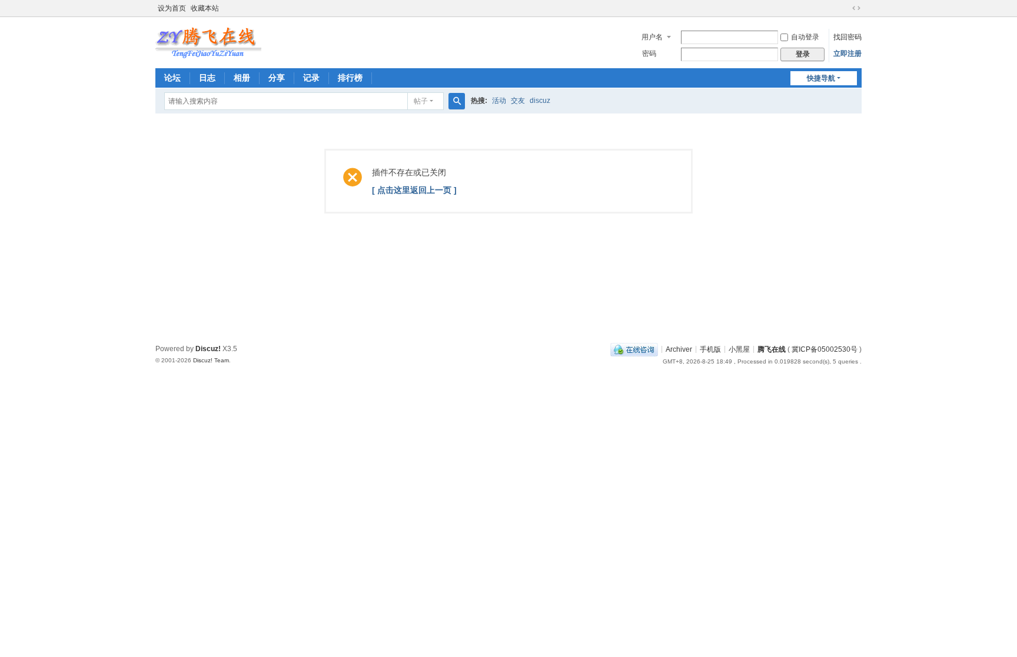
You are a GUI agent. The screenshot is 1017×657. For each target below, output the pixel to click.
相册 (242, 77)
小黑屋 (739, 349)
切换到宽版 (856, 8)
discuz (540, 100)
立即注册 (847, 53)
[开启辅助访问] (845, 8)
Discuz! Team (211, 360)
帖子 (421, 101)
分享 (276, 77)
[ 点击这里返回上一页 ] (414, 190)
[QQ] (634, 349)
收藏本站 (205, 8)
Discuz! (208, 349)
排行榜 (350, 77)
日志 (207, 77)
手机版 (710, 349)
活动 (499, 100)
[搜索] (456, 101)
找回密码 (847, 37)
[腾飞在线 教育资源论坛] (208, 40)
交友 (518, 100)
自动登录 (805, 37)
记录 (311, 77)
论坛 (172, 77)
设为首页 (172, 8)
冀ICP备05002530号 (825, 349)
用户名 (652, 37)
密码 (649, 53)
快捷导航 (821, 78)
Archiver (679, 349)
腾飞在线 (771, 349)
